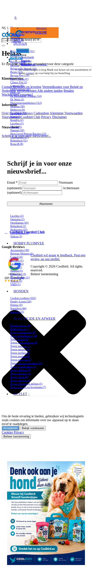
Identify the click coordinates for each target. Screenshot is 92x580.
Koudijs (16, 120)
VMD (15, 284)
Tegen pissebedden (23, 366)
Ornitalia (17, 219)
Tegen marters (20, 346)
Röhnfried (18, 140)
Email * (12, 182)
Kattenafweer (19, 328)
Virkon (16, 236)
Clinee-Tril (18, 82)
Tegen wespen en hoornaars (28, 387)
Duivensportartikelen (26, 102)
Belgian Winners (21, 253)
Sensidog (18, 308)
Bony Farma (19, 78)
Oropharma (19, 137)
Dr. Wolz (17, 99)
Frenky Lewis (20, 301)
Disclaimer (59, 117)
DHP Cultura (20, 89)
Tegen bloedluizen (23, 335)
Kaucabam (18, 113)
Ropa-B (16, 144)
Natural (17, 130)
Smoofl (17, 311)
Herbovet (17, 109)
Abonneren (46, 203)
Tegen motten (20, 356)
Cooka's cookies (23, 298)
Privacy (19, 432)
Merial (16, 126)
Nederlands (17, 34)
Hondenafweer (20, 325)
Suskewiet (18, 229)
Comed (17, 85)
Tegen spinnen (20, 373)
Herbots (17, 106)
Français (16, 41)
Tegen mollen (20, 352)
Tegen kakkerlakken (24, 342)
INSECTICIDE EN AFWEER (34, 318)
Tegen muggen (20, 359)
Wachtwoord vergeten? (34, 64)
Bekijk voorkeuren (33, 428)
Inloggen (26, 60)
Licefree (17, 123)
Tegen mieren (20, 349)
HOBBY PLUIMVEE (28, 243)
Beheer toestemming (16, 436)
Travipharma (19, 233)
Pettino (16, 304)
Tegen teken (19, 376)
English (15, 37)
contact (30, 73)
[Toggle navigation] (6, 17)
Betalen (69, 90)
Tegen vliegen (20, 380)
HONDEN (20, 291)
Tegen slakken (20, 370)
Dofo (15, 92)
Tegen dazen (19, 339)
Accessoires (19, 250)
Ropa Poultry (20, 277)
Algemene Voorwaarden (66, 113)
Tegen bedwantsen (23, 332)
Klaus (15, 116)
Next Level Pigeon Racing (28, 133)
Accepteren (10, 428)
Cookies (7, 432)
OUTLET (21, 394)
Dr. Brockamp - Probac (26, 96)
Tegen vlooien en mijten (26, 383)
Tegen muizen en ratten (26, 363)
